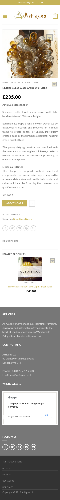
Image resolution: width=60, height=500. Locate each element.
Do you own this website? (19, 416)
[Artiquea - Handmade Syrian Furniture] (30, 15)
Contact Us (8, 481)
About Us (6, 474)
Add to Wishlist (49, 37)
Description (10, 241)
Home (5, 82)
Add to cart (14, 203)
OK (46, 415)
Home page (7, 487)
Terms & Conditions (12, 462)
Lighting (16, 82)
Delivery (6, 468)
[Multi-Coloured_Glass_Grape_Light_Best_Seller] (30, 56)
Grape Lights (31, 82)
